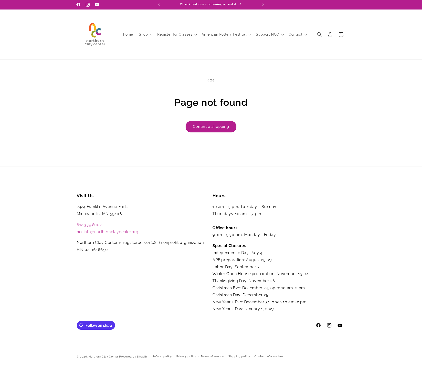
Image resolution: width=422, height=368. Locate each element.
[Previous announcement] (159, 4)
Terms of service (212, 356)
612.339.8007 (89, 224)
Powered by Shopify (133, 356)
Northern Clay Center (103, 356)
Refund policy (162, 356)
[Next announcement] (263, 4)
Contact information (268, 356)
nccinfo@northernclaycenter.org (107, 231)
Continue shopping (211, 126)
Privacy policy (186, 356)
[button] (145, 34)
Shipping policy (239, 356)
